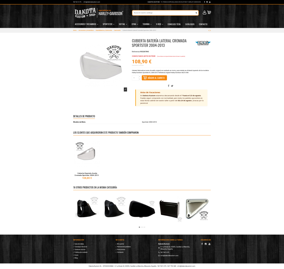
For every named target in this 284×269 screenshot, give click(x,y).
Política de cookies (81, 252)
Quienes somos (80, 249)
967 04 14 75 (77, 2)
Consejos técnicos (81, 247)
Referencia (136, 52)
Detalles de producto (84, 116)
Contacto (120, 252)
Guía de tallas (79, 244)
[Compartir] (168, 85)
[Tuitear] (172, 85)
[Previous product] (209, 30)
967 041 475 (165, 252)
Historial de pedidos (124, 247)
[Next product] (210, 30)
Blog (76, 258)
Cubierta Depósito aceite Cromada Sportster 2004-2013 (87, 174)
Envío (76, 255)
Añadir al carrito (156, 77)
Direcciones (121, 249)
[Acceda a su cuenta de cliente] (204, 13)
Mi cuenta (120, 244)
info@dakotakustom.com (92, 2)
